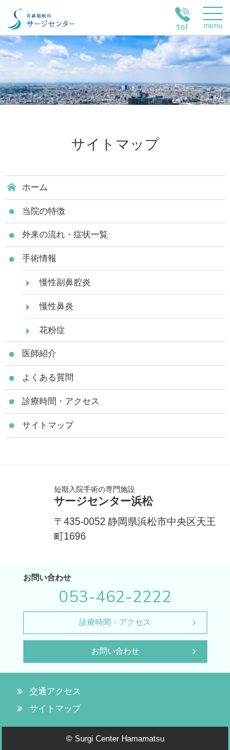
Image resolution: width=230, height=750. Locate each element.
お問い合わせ (115, 651)
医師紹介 (39, 353)
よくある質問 (48, 377)
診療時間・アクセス (60, 401)
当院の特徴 (43, 211)
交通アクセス (55, 691)
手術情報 (39, 258)
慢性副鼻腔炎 (65, 282)
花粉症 (52, 330)
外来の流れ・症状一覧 (65, 234)
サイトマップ (48, 425)
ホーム (35, 187)
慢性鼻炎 (56, 306)
